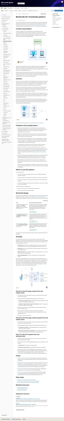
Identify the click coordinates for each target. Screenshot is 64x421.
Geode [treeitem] (4, 75)
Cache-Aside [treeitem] (5, 44)
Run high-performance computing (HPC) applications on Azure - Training (27, 398)
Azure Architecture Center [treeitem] (6, 16)
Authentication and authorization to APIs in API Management (28, 381)
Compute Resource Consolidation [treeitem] (6, 57)
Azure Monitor (20, 368)
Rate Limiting (39, 151)
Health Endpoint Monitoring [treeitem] (5, 78)
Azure (20, 13)
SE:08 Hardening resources (34, 221)
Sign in (62, 8)
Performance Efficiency (19, 223)
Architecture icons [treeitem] (5, 20)
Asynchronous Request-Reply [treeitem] (7, 39)
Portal (53, 10)
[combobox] (6, 15)
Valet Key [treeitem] (4, 116)
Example (54, 21)
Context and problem (56, 15)
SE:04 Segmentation (33, 220)
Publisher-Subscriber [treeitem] (6, 91)
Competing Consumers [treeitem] (7, 54)
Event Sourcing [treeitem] (5, 62)
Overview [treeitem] (4, 31)
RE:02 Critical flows (33, 211)
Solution (54, 16)
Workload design (55, 20)
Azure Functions (20, 372)
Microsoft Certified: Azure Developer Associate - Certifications (26, 404)
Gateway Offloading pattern (23, 388)
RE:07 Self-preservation (33, 212)
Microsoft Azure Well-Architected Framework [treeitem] (5, 140)
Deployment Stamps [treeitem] (6, 60)
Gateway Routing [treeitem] (6, 73)
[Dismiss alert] (62, 2)
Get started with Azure (58, 10)
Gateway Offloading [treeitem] (6, 71)
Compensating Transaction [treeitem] (5, 52)
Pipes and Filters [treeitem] (6, 88)
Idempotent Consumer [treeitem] (6, 79)
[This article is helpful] (60, 27)
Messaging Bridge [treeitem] (6, 86)
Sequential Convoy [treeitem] (6, 105)
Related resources (55, 24)
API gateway (38, 164)
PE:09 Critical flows (32, 230)
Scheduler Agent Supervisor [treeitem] (6, 104)
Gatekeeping (34, 151)
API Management (21, 362)
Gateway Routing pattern (22, 390)
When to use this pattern (57, 19)
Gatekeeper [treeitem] (5, 68)
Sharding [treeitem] (4, 107)
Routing (44, 151)
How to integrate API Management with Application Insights (28, 382)
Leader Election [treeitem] (5, 83)
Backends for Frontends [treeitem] (7, 41)
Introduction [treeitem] (5, 26)
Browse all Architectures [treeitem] (6, 18)
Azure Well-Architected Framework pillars (37, 196)
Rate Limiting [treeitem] (5, 97)
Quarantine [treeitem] (5, 93)
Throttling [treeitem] (5, 114)
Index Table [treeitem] (5, 81)
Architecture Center (25, 13)
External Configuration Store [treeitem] (6, 65)
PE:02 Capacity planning (33, 229)
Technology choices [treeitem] (6, 120)
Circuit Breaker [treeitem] (5, 48)
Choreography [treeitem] (5, 46)
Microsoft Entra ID (21, 358)
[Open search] (59, 8)
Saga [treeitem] (4, 101)
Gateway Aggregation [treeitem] (6, 70)
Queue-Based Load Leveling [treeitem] (6, 96)
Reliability (17, 204)
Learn (17, 13)
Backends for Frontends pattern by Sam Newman (38, 26)
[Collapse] (11, 13)
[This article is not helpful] (61, 27)
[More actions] (47, 14)
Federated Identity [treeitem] (6, 66)
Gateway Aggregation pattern (23, 387)
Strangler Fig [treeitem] (5, 112)
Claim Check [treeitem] (5, 49)
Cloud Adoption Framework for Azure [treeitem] (6, 143)
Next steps (54, 22)
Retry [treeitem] (4, 99)
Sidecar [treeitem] (4, 109)
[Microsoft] (1, 8)
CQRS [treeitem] (4, 58)
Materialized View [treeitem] (6, 84)
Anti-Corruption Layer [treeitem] (6, 36)
